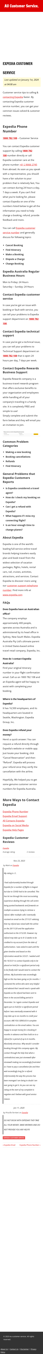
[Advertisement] (21, 36)
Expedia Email (9, 1145)
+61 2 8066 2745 (28, 164)
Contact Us (14, 1349)
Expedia (6, 848)
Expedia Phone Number (15, 811)
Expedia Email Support (15, 816)
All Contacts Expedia (13, 820)
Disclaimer (24, 1349)
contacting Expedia (13, 97)
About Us (4, 1349)
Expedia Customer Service (14, 1138)
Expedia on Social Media (16, 825)
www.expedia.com (12, 594)
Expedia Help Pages (13, 829)
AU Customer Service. (22, 6)
